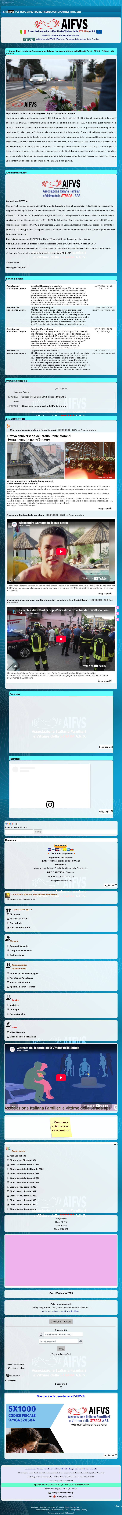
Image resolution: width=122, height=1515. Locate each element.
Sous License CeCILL (59, 1510)
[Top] (117, 608)
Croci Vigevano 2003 (61, 1293)
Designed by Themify (78, 1510)
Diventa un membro (61, 1321)
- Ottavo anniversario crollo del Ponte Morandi (43, 406)
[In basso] (117, 619)
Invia (61, 1348)
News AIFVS (61, 1222)
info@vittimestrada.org (61, 880)
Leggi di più (109, 885)
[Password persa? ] (61, 1354)
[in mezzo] (117, 613)
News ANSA (61, 1225)
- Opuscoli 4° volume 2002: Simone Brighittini (43, 397)
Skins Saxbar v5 (42, 1510)
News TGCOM (61, 1229)
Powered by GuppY (39, 1507)
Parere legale (46, 307)
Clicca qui (70, 872)
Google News (61, 1218)
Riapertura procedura (51, 286)
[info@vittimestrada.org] (50, 1492)
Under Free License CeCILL (71, 1507)
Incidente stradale (49, 350)
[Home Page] (61, 24)
